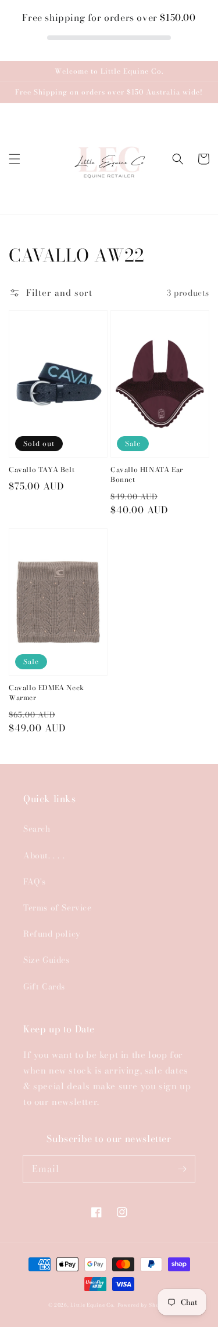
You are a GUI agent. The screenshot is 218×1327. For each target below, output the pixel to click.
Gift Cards (44, 986)
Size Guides (46, 959)
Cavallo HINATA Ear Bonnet (146, 475)
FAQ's (34, 881)
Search (37, 828)
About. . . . (44, 855)
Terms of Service (57, 907)
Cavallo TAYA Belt (41, 470)
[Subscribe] (182, 1168)
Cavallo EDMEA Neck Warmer (46, 693)
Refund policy (52, 933)
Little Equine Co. (92, 1304)
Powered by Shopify (143, 1304)
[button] (14, 159)
